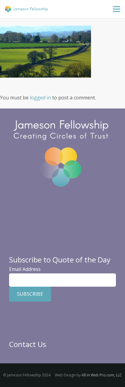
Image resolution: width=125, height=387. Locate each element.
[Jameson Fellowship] (26, 9)
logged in (40, 97)
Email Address (25, 269)
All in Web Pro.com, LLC (102, 375)
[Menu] (116, 9)
